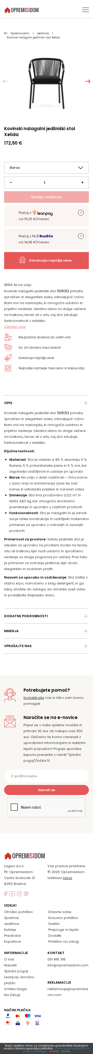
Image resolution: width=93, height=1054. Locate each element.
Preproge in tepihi (63, 929)
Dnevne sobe (59, 911)
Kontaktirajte (34, 697)
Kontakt (56, 953)
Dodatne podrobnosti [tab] (26, 616)
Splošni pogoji (16, 971)
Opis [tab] (8, 402)
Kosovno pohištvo (63, 917)
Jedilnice (11, 923)
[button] (88, 81)
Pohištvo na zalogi (63, 941)
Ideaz (67, 877)
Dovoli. (65, 1051)
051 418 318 (57, 959)
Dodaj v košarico (46, 197)
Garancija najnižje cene (50, 260)
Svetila (53, 923)
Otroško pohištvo (18, 911)
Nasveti (10, 965)
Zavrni (54, 1051)
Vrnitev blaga (15, 988)
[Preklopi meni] (85, 9)
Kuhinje (10, 929)
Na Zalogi (12, 994)
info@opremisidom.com (68, 965)
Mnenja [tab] (11, 631)
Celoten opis (15, 326)
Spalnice (11, 917)
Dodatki (54, 935)
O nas (9, 959)
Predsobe (12, 935)
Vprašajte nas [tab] (18, 645)
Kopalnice (12, 941)
